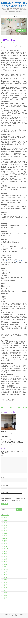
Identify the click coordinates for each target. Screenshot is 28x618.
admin (3, 43)
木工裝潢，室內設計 (17, 46)
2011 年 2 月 (4, 543)
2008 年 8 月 (4, 598)
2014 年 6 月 (4, 538)
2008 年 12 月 (4, 587)
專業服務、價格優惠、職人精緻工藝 (16, 30)
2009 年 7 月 (4, 574)
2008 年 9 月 (4, 595)
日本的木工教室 (22, 407)
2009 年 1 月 (4, 585)
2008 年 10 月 (4, 593)
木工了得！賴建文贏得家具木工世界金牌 (12, 442)
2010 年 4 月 (4, 561)
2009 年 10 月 (4, 569)
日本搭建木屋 (4, 437)
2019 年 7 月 (4, 522)
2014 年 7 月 (4, 535)
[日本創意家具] (8, 415)
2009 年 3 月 (4, 580)
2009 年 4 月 (4, 577)
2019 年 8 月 (4, 520)
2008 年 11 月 (4, 590)
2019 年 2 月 (4, 528)
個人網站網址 (4, 492)
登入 (2, 606)
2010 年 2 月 (4, 564)
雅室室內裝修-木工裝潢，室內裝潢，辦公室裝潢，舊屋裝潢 (14, 4)
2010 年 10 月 (4, 551)
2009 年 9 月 (4, 572)
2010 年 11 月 (4, 548)
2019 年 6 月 (4, 525)
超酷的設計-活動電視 (7, 407)
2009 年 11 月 (4, 567)
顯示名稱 (4, 477)
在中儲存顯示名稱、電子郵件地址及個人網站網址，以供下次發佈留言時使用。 (14, 499)
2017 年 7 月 (4, 530)
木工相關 (11, 43)
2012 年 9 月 (4, 541)
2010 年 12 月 (4, 546)
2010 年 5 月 (4, 559)
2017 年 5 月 (4, 533)
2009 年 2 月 (4, 582)
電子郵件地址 (5, 485)
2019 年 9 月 (4, 517)
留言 (2, 456)
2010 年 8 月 (4, 554)
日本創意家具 (4, 431)
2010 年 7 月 (4, 556)
